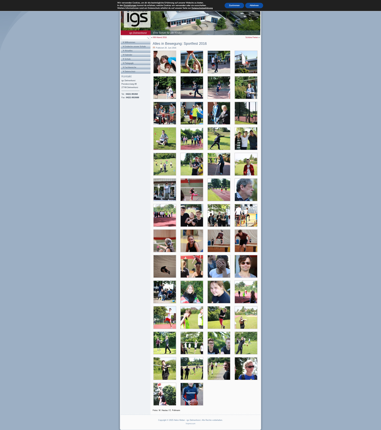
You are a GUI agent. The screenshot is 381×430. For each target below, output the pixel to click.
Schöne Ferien (251, 37)
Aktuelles (129, 51)
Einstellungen (130, 5)
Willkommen (130, 42)
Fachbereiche (130, 67)
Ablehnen (254, 5)
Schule (128, 59)
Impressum (190, 423)
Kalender (128, 55)
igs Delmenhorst (138, 33)
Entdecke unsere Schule (135, 46)
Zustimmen (234, 5)
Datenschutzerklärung (202, 8)
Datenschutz (130, 71)
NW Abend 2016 (160, 37)
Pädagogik (129, 63)
